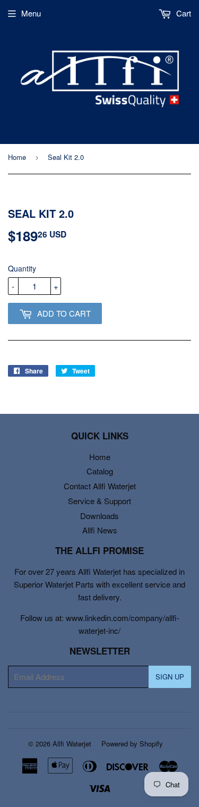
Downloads (99, 515)
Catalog (99, 471)
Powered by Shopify (132, 743)
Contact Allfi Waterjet (100, 485)
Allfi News (99, 530)
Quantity (22, 268)
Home (17, 157)
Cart (182, 13)
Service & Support (99, 500)
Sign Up (169, 677)
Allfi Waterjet (72, 743)
